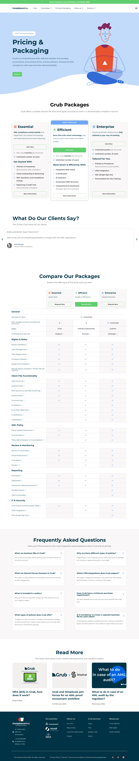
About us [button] (78, 8)
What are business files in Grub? (30, 553)
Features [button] (90, 8)
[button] (2, 239)
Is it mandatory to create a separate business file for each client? (98, 616)
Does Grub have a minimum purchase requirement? (95, 594)
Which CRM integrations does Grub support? (98, 573)
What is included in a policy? (28, 593)
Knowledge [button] (45, 8)
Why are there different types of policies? (96, 553)
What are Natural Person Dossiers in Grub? (35, 573)
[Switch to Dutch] (136, 8)
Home (17, 33)
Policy (13, 329)
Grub (35, 8)
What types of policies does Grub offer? (33, 615)
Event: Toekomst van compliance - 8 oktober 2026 (69, 2)
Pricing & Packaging (63, 8)
